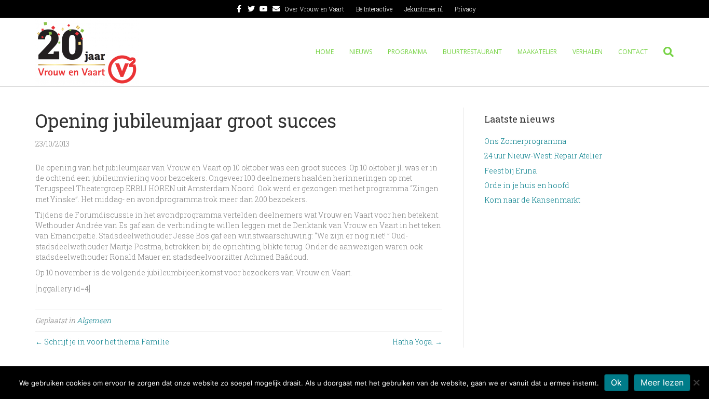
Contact (633, 51)
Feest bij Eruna (510, 171)
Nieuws (360, 51)
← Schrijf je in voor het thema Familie (102, 342)
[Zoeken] (665, 52)
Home (325, 51)
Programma (407, 51)
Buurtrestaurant (472, 51)
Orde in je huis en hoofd (526, 185)
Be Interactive (374, 9)
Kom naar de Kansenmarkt (532, 200)
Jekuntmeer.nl (423, 9)
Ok (616, 382)
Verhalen (587, 51)
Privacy (465, 9)
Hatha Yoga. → (417, 342)
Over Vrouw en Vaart (314, 9)
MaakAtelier (537, 51)
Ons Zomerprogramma (525, 141)
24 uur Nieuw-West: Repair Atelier (543, 156)
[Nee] (696, 382)
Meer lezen (662, 382)
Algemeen (94, 320)
